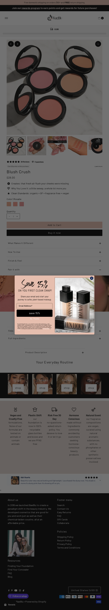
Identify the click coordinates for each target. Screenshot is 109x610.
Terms (18, 330)
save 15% (34, 313)
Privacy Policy (46, 328)
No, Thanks (34, 319)
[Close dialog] (91, 278)
